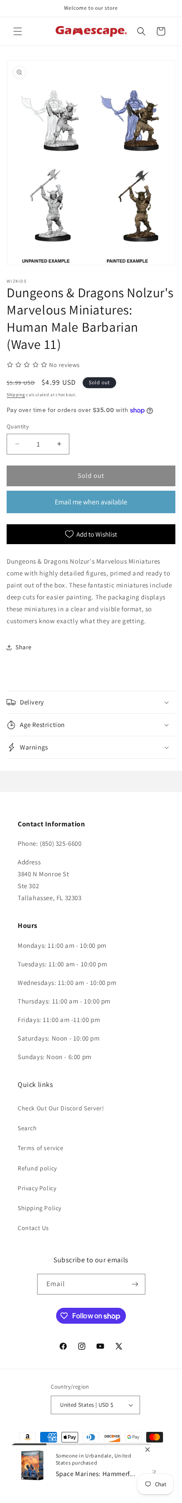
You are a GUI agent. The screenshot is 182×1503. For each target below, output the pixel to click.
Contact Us (33, 1228)
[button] (17, 31)
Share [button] (23, 647)
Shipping (16, 395)
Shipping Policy (39, 1208)
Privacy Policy (37, 1188)
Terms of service (41, 1148)
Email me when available (91, 502)
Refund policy (37, 1168)
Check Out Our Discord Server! (61, 1108)
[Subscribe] (135, 1284)
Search (27, 1128)
